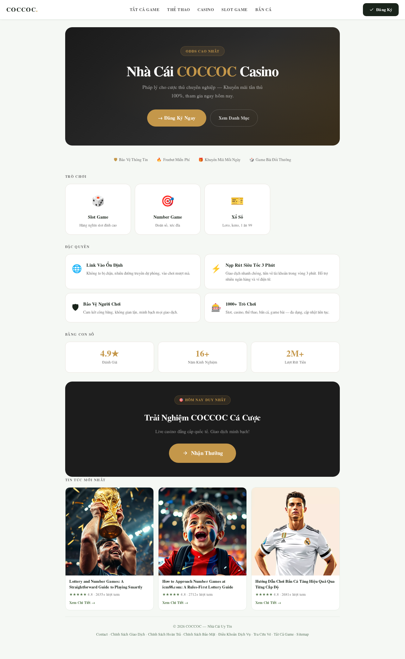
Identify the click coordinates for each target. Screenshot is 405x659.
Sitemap (302, 634)
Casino (205, 9)
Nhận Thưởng (207, 453)
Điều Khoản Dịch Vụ (234, 634)
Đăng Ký (384, 9)
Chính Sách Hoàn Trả (164, 634)
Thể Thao (178, 9)
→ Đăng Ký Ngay (177, 117)
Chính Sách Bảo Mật (199, 634)
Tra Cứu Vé (262, 634)
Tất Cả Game (145, 9)
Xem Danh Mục (234, 118)
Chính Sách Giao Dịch (128, 634)
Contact (102, 634)
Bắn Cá (263, 9)
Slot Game (234, 9)
